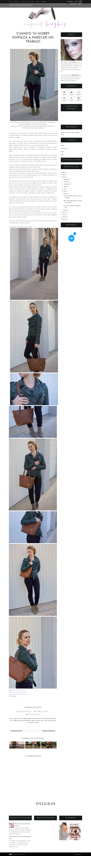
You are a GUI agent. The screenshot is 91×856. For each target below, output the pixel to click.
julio (65, 189)
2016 (63, 215)
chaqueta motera (17, 720)
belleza (62, 145)
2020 (63, 172)
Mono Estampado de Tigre (32, 746)
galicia (33, 720)
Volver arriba (77, 854)
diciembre (66, 179)
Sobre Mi (44, 1)
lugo (39, 720)
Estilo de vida (25, 1)
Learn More (73, 3)
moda (42, 720)
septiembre (67, 184)
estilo (23, 720)
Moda (37, 1)
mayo (65, 193)
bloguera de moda (17, 718)
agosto (65, 186)
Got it (80, 3)
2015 (63, 217)
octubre (66, 182)
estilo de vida (64, 148)
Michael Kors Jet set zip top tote (17, 692)
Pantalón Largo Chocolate (47, 746)
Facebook (78, 94)
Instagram (64, 94)
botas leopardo (45, 718)
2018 (63, 177)
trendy (36, 722)
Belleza (16, 1)
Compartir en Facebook (25, 711)
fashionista (28, 720)
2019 (63, 175)
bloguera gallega (27, 718)
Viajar (32, 1)
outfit (49, 720)
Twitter (64, 100)
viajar (62, 154)
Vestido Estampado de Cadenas (16, 746)
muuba (46, 720)
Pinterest (71, 100)
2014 (63, 219)
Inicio (10, 1)
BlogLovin (79, 100)
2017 (63, 212)
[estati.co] (11, 854)
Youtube (71, 94)
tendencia (32, 722)
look (36, 720)
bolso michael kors (36, 718)
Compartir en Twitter (42, 711)
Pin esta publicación (33, 714)
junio (65, 191)
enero (65, 210)
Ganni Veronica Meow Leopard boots (18, 694)
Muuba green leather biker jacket (17, 690)
